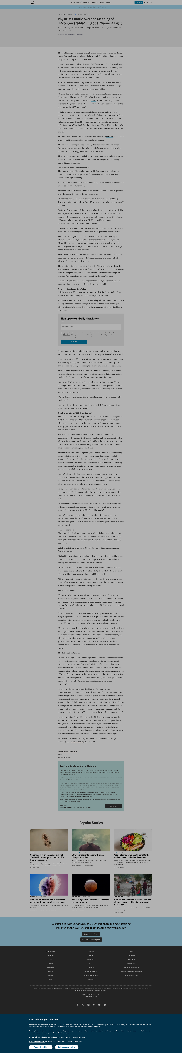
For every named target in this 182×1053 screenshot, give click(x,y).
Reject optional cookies (66, 1047)
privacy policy (40, 1037)
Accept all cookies (40, 1047)
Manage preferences (37, 1041)
